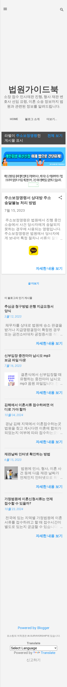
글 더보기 (33, 283)
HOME (14, 119)
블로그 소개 (32, 119)
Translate (48, 653)
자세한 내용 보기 (49, 268)
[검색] (62, 10)
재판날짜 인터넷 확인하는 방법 (27, 454)
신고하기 (33, 660)
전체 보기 (55, 135)
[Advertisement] (33, 49)
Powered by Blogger (34, 628)
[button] (60, 198)
